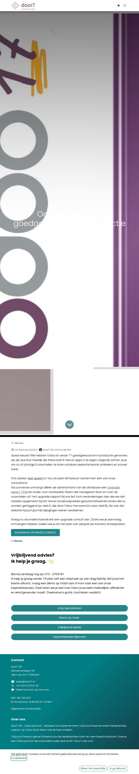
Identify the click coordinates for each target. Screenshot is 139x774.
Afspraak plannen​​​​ (70, 608)
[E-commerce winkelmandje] (118, 6)
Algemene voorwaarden (26, 708)
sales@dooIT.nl (25, 681)
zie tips (48, 478)
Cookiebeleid (18, 758)
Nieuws (18, 443)
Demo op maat (69, 618)
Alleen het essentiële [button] (93, 768)
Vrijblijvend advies (69, 627)
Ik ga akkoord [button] (117, 768)
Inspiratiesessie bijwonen (69, 637)
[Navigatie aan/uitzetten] (125, 5)
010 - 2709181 (54, 574)
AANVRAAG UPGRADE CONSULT (35, 532)
